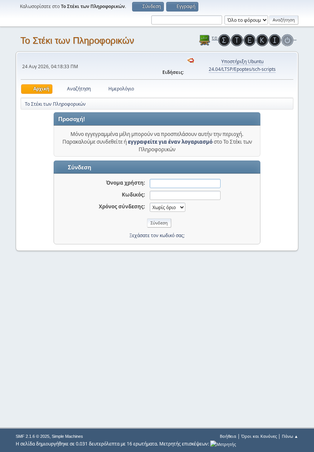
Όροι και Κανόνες (259, 436)
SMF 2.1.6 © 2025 (32, 436)
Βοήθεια (228, 436)
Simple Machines (67, 436)
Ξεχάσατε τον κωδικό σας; (157, 235)
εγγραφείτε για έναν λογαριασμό (170, 141)
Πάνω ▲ (290, 436)
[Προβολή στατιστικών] (223, 444)
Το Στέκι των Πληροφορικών (77, 40)
